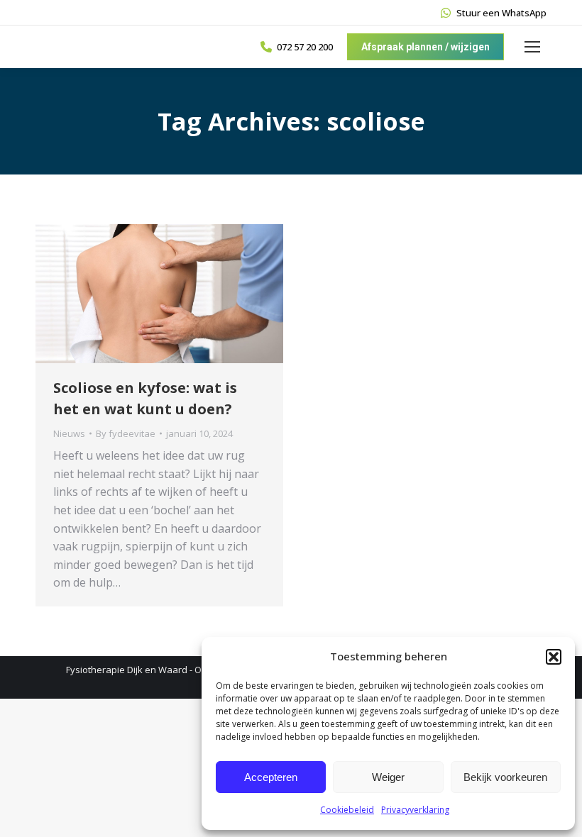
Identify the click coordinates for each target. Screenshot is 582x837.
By (125, 433)
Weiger (388, 777)
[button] (554, 657)
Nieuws (69, 433)
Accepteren (270, 777)
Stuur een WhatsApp (501, 12)
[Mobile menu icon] (532, 47)
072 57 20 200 (305, 47)
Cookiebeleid (347, 810)
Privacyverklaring (415, 810)
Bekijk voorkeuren (505, 777)
